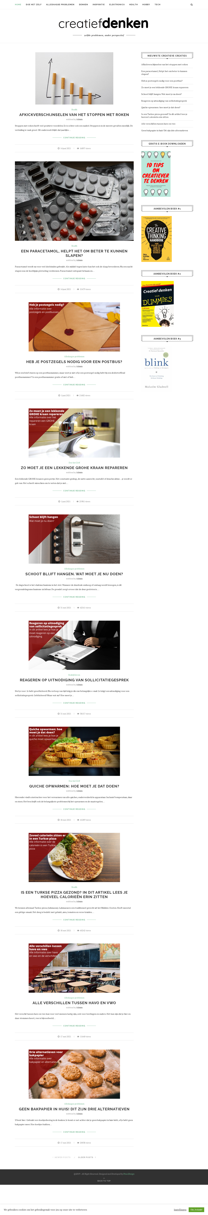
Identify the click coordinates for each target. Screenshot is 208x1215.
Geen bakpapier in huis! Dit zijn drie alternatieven (74, 1109)
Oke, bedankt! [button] (196, 1209)
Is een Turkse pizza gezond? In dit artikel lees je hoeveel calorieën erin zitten (74, 894)
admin (79, 119)
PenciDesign (128, 1173)
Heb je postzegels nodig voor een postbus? (74, 362)
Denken (83, 5)
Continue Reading (74, 138)
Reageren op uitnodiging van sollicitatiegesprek (74, 680)
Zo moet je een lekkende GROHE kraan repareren (74, 468)
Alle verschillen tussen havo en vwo (74, 1003)
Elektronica (117, 5)
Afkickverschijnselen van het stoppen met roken (74, 114)
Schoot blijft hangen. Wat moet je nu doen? (74, 574)
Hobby (146, 5)
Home (18, 5)
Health (133, 5)
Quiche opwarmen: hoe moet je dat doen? (74, 786)
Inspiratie (99, 5)
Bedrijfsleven (74, 675)
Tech (157, 5)
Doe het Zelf (34, 5)
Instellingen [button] (180, 1209)
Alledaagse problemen (60, 5)
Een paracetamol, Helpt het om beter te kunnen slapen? (74, 253)
